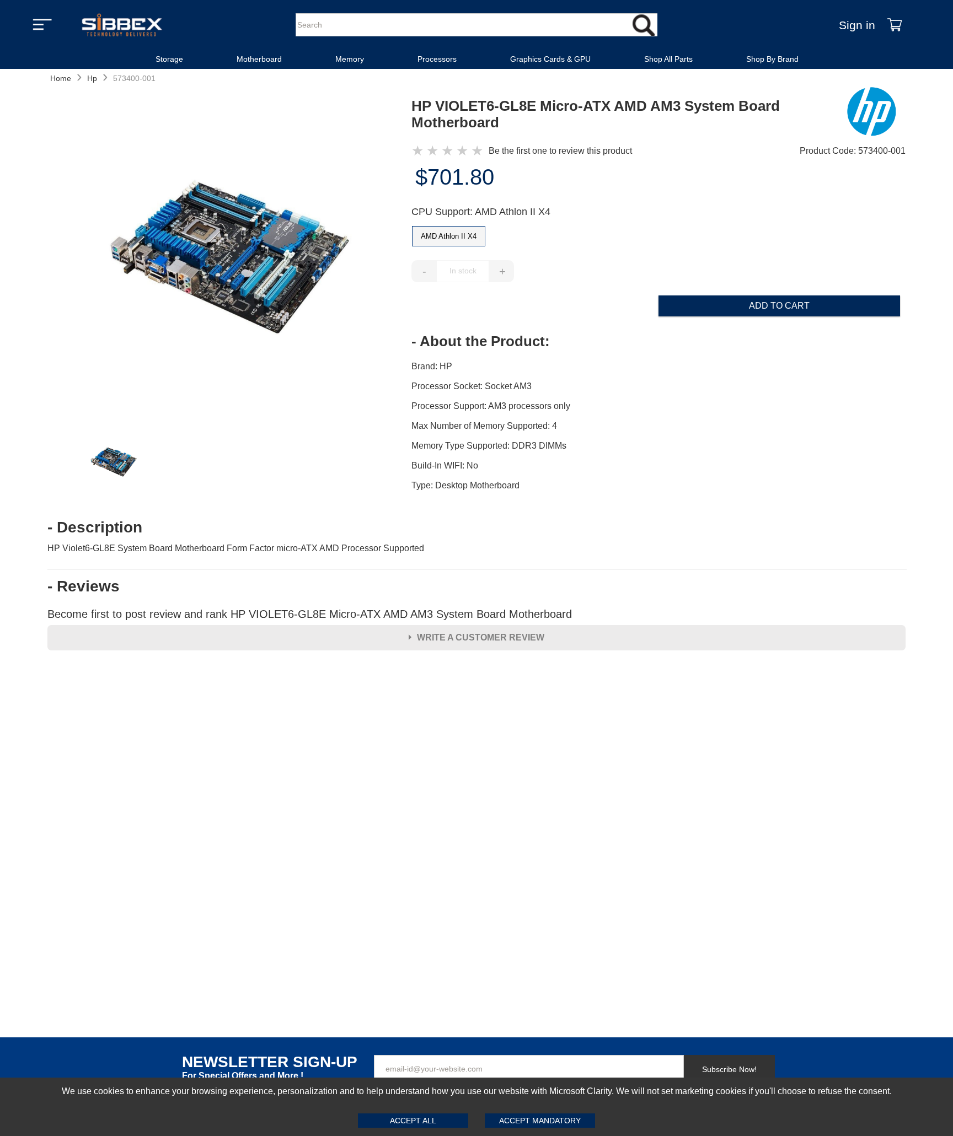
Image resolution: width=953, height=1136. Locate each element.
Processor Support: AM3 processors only (490, 406)
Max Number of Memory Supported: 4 (484, 425)
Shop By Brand (772, 59)
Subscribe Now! (729, 1069)
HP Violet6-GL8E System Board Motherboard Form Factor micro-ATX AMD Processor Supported (235, 548)
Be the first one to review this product (560, 150)
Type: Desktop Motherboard (465, 485)
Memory (349, 59)
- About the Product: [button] (480, 341)
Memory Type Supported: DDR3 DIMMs (488, 445)
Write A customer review (480, 637)
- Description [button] (94, 527)
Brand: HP (431, 366)
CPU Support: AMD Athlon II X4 (480, 211)
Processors (437, 59)
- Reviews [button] (83, 586)
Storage (169, 59)
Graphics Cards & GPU (550, 59)
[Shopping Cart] (895, 25)
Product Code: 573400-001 (853, 150)
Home (60, 78)
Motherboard (259, 59)
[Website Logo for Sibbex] (122, 25)
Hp (92, 78)
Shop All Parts (668, 59)
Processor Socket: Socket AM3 (471, 386)
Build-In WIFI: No (444, 465)
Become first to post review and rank (309, 614)
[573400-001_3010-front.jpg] (229, 259)
